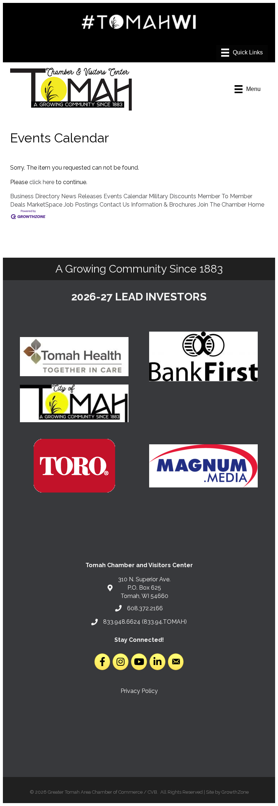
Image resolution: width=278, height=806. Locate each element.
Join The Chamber (222, 204)
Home (256, 204)
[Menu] (242, 52)
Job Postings (81, 204)
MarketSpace (44, 204)
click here (41, 182)
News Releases (81, 196)
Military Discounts (172, 196)
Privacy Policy (139, 690)
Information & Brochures (163, 204)
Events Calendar (125, 196)
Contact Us (115, 204)
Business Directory (35, 196)
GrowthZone (235, 792)
